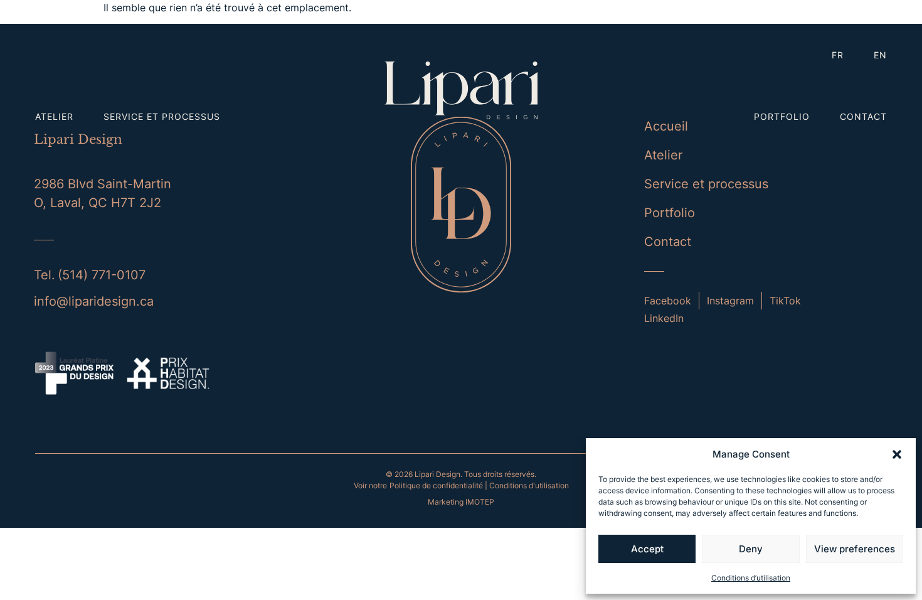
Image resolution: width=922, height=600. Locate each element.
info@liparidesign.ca (94, 301)
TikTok (785, 300)
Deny (751, 549)
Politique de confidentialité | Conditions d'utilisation (479, 485)
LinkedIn (664, 318)
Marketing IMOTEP (461, 501)
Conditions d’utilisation (750, 577)
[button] (897, 454)
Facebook (667, 300)
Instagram (730, 300)
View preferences (854, 549)
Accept (647, 549)
